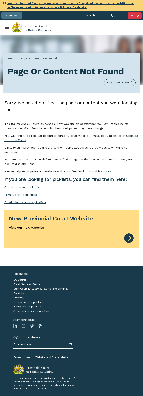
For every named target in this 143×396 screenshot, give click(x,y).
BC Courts (19, 279)
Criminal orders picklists (28, 302)
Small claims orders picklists (25, 202)
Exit (133, 15)
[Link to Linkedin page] (15, 326)
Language (11, 15)
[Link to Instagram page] (23, 326)
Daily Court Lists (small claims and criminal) (41, 288)
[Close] (138, 3)
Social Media (60, 357)
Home (11, 58)
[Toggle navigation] (7, 27)
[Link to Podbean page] (40, 326)
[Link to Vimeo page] (32, 326)
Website (40, 357)
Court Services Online (26, 284)
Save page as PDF (118, 82)
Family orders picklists (27, 306)
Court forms (21, 293)
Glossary (18, 297)
